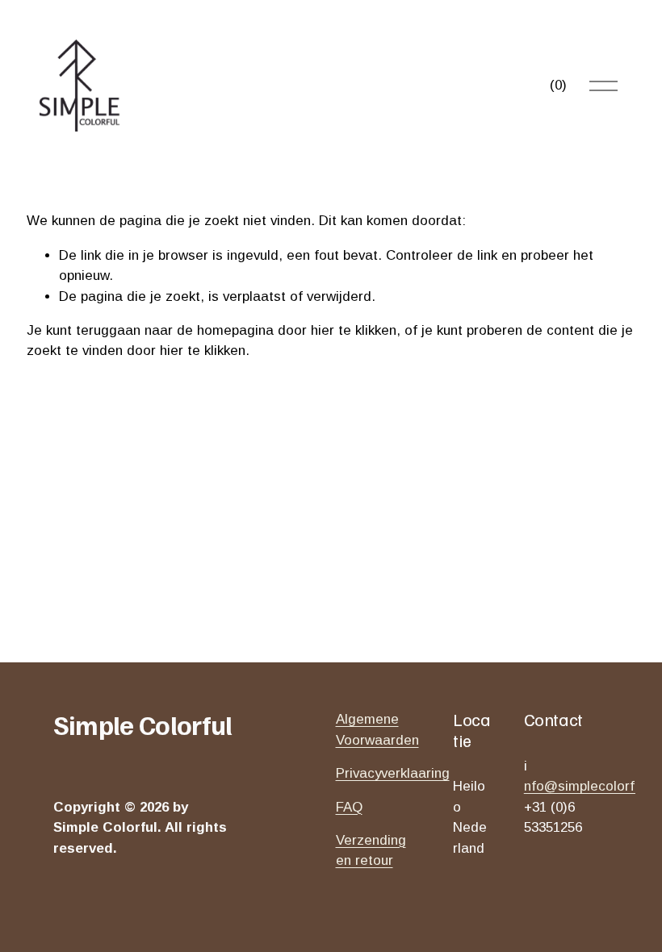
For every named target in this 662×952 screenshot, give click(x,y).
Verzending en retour (371, 850)
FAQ (349, 807)
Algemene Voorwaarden (377, 729)
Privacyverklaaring (393, 773)
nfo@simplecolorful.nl (592, 786)
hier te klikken (353, 330)
